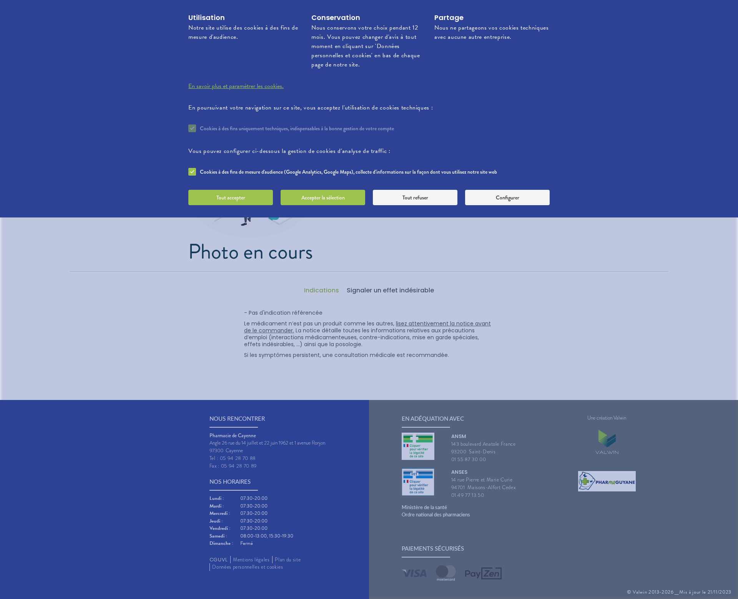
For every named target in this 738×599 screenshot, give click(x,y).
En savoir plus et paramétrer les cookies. (236, 86)
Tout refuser (415, 197)
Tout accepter (230, 197)
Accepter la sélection (323, 197)
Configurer (507, 197)
